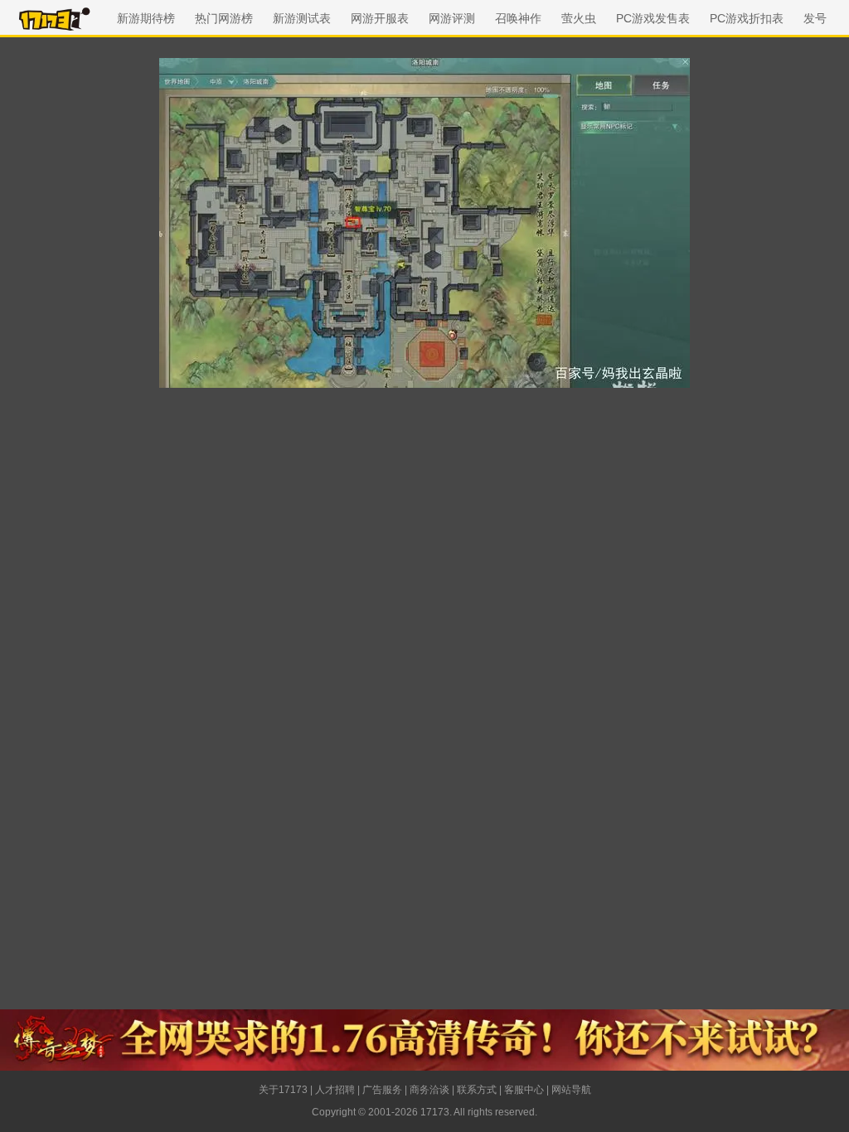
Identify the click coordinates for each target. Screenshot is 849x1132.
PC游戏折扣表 (747, 18)
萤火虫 (578, 18)
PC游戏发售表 (653, 18)
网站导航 (571, 1090)
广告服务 (382, 1090)
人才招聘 (335, 1090)
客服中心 (524, 1090)
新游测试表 (302, 18)
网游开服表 (380, 18)
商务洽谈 (429, 1090)
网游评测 (452, 18)
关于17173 (283, 1090)
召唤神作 (518, 18)
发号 (815, 18)
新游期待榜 (146, 18)
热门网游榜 (224, 18)
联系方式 (477, 1090)
